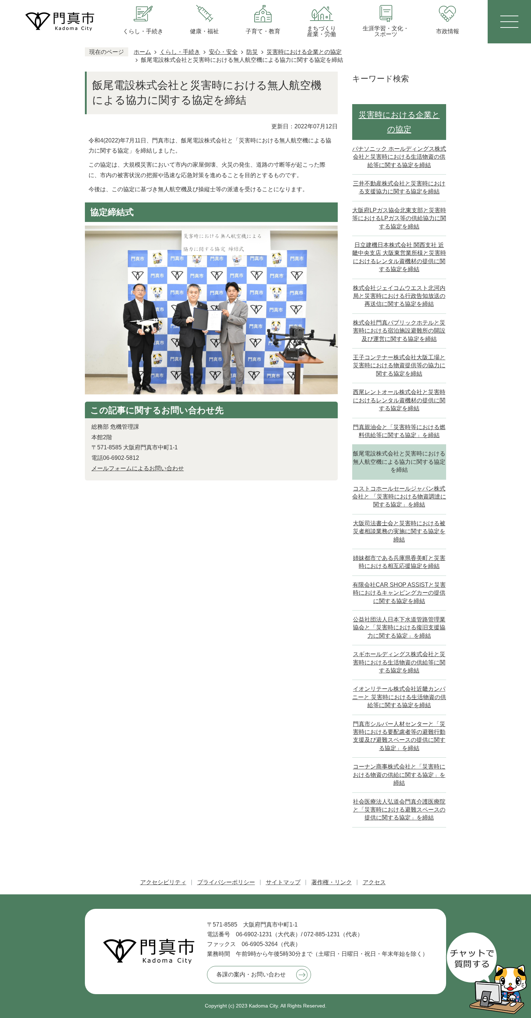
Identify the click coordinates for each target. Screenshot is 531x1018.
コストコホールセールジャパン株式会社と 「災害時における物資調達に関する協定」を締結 (399, 497)
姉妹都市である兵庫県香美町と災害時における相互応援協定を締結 (399, 562)
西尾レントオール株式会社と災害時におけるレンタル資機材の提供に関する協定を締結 (399, 400)
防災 (252, 52)
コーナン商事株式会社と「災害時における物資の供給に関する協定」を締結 (399, 775)
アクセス (374, 882)
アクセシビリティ (163, 882)
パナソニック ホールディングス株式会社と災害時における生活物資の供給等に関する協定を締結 (399, 157)
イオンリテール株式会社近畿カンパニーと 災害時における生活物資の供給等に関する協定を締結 (399, 697)
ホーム (142, 52)
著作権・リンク (331, 882)
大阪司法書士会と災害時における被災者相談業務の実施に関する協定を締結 (399, 531)
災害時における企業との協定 (304, 52)
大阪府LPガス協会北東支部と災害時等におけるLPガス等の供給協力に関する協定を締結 (399, 218)
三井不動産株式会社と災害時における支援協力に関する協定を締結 (399, 187)
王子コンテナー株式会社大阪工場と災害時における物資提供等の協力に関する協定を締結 (399, 365)
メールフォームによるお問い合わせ (137, 468)
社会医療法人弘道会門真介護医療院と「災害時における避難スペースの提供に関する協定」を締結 (399, 810)
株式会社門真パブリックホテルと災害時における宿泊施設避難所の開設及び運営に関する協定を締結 (399, 331)
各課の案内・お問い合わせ (251, 974)
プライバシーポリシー (226, 882)
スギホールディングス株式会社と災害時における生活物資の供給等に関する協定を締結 (399, 662)
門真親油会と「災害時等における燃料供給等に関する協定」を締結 (399, 431)
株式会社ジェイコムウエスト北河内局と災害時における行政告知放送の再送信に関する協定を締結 (399, 296)
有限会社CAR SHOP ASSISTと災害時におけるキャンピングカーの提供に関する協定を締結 (399, 593)
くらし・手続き (180, 52)
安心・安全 (223, 52)
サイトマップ (283, 882)
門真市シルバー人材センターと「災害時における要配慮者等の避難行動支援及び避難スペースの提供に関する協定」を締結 (399, 736)
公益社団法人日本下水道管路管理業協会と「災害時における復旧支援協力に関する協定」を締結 (399, 627)
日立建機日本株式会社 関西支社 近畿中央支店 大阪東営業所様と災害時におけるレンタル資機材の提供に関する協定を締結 (399, 257)
